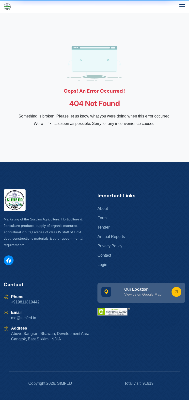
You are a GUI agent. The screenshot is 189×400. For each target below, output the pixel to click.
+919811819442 (25, 302)
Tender (103, 227)
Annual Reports (111, 236)
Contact (104, 255)
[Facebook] (9, 260)
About (102, 208)
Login (102, 265)
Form (102, 218)
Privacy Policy (109, 246)
